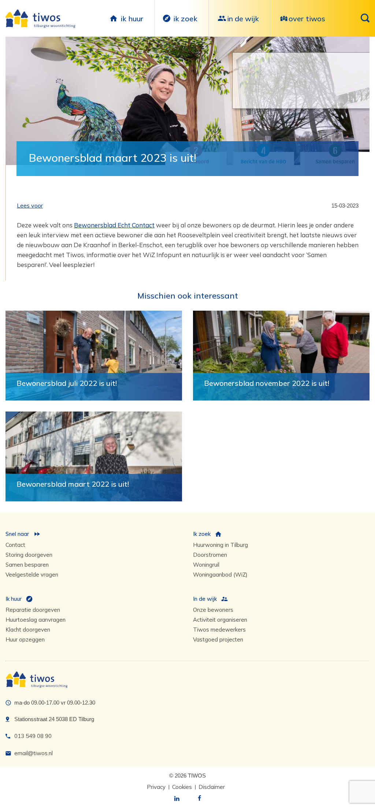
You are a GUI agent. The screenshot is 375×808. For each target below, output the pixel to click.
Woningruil (206, 564)
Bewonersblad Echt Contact (114, 225)
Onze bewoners (213, 609)
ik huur (132, 18)
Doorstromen (210, 554)
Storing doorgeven (28, 554)
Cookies (182, 786)
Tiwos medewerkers (219, 629)
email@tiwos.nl (33, 753)
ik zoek (185, 18)
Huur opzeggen (25, 639)
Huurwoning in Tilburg (220, 544)
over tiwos (307, 18)
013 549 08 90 (33, 735)
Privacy (156, 786)
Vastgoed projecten (218, 639)
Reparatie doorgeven (32, 609)
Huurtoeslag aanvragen (35, 619)
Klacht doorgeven (27, 629)
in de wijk (243, 18)
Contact (15, 544)
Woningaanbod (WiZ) (220, 574)
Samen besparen (27, 564)
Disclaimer (211, 786)
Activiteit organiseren (220, 619)
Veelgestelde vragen (31, 574)
